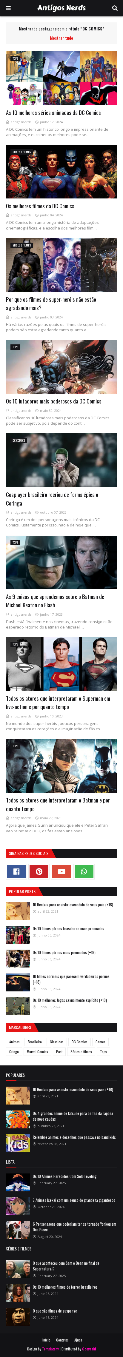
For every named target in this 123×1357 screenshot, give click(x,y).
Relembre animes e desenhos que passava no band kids (74, 1137)
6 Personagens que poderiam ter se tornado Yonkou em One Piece (74, 1227)
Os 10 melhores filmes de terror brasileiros (65, 1287)
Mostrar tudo (61, 38)
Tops (103, 1051)
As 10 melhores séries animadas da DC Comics (53, 112)
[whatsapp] (84, 871)
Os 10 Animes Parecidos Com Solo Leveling (64, 1176)
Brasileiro (35, 1041)
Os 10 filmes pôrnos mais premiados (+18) (64, 952)
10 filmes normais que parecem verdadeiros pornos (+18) (71, 979)
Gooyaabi (89, 1348)
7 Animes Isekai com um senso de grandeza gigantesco (74, 1200)
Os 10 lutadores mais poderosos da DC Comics (54, 401)
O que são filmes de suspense (55, 1311)
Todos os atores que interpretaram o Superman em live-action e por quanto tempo (58, 702)
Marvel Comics (37, 1051)
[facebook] (16, 871)
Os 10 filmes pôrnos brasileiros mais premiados (68, 928)
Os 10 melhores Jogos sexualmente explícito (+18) (70, 1000)
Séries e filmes (81, 1051)
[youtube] (61, 871)
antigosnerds (21, 122)
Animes (14, 1041)
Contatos (62, 1339)
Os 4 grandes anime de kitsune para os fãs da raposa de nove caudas (73, 1116)
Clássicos (57, 1041)
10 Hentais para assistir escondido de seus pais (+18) (73, 905)
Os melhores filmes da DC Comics (40, 205)
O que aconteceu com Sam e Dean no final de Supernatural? (66, 1266)
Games (100, 1041)
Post (59, 1051)
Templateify (50, 1348)
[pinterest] (39, 871)
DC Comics (79, 1041)
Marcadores (20, 1027)
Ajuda (78, 1339)
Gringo (14, 1051)
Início (46, 1339)
